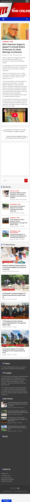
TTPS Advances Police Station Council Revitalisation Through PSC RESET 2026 (18, 222)
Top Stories (6, 187)
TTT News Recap (8, 245)
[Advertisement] (15, 159)
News (11, 41)
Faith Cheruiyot (23, 199)
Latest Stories (7, 399)
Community (5, 41)
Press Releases (14, 232)
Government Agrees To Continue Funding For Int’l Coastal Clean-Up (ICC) (18, 235)
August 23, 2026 (14, 199)
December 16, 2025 (7, 55)
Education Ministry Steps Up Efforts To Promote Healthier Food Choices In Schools (18, 195)
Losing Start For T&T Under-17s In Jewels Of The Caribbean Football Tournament (15, 130)
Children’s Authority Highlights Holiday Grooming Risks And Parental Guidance (15, 137)
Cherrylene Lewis (17, 55)
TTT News (21, 226)
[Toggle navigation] (3, 19)
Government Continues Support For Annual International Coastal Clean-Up (17, 208)
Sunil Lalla (21, 213)
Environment (13, 204)
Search (26, 180)
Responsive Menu (27, 1)
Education (13, 191)
